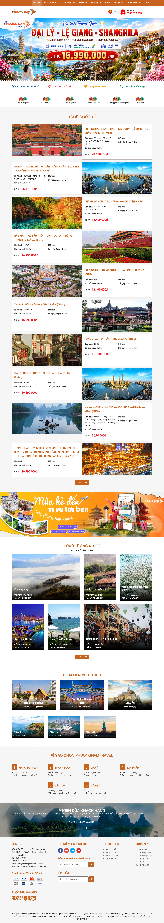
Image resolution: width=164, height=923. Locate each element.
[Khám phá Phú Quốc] (64, 627)
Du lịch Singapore (143, 852)
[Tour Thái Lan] (93, 98)
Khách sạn (83, 3)
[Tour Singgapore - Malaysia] (117, 98)
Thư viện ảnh (118, 3)
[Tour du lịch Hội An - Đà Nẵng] (118, 627)
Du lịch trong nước (68, 3)
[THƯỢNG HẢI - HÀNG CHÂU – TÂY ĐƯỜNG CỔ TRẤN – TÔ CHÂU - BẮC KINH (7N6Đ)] (47, 140)
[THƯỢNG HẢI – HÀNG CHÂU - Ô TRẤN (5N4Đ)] (117, 316)
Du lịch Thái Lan (142, 849)
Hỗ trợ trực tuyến (134, 3)
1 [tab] (77, 76)
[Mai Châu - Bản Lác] (100, 577)
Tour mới (140, 102)
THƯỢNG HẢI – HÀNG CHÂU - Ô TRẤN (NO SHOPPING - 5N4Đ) (115, 272)
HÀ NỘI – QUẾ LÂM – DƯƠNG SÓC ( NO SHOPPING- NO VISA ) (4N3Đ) (115, 409)
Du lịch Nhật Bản (142, 864)
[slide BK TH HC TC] (82, 49)
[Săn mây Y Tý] (46, 577)
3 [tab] (82, 76)
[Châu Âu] (130, 695)
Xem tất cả (82, 482)
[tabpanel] (82, 49)
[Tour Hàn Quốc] (47, 98)
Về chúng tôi (96, 3)
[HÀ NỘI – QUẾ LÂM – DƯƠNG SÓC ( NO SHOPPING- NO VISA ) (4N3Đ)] (47, 419)
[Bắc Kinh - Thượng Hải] (82, 695)
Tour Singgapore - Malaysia (117, 102)
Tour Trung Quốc (23, 102)
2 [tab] (79, 76)
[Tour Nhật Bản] (70, 98)
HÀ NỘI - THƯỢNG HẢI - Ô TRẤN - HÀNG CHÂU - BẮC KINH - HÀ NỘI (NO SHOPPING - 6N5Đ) (46, 168)
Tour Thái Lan (94, 102)
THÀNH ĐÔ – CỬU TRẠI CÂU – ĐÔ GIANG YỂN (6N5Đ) (114, 201)
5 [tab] (87, 76)
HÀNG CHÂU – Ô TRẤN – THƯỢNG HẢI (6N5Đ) (110, 338)
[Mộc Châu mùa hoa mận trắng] (136, 577)
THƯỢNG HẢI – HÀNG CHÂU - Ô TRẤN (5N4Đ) (39, 304)
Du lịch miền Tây (109, 858)
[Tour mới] (140, 98)
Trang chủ (37, 3)
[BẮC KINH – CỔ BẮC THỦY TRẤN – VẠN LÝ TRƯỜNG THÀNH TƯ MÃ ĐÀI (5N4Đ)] (117, 247)
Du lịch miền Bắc (109, 849)
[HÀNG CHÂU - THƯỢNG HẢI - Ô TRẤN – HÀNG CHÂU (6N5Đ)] (117, 384)
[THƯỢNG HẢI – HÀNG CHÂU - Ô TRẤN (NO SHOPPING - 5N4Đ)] (47, 281)
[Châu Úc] (64, 727)
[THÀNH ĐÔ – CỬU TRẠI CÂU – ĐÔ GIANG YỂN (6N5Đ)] (47, 213)
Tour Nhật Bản (70, 102)
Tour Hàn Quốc (47, 102)
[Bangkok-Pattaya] (34, 695)
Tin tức (107, 3)
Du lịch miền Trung (110, 852)
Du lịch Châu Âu (142, 858)
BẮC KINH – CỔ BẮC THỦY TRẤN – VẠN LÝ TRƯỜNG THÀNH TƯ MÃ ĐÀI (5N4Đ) (43, 237)
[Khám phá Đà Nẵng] (28, 627)
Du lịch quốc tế (50, 3)
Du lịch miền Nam (110, 855)
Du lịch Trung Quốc (143, 855)
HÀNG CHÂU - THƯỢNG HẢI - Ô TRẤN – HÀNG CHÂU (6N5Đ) (43, 375)
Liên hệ (147, 3)
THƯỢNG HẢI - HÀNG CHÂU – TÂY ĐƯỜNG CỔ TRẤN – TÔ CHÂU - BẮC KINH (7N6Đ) (116, 131)
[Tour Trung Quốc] (23, 98)
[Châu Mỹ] (100, 727)
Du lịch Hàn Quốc (143, 861)
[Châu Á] (28, 727)
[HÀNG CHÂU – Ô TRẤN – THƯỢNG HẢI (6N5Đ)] (47, 350)
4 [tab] (84, 76)
